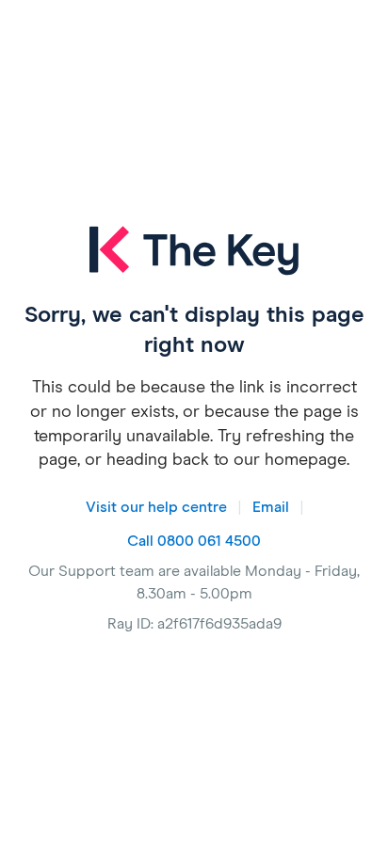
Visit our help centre (156, 507)
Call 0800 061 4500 (194, 541)
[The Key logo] (193, 263)
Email (270, 507)
